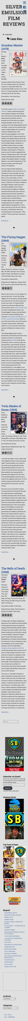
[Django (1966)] (8, 875)
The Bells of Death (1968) (13, 570)
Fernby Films (8, 919)
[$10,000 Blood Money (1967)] (20, 886)
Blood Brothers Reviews (12, 915)
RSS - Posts (8, 1015)
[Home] (3, 34)
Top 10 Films (8, 964)
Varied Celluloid (10, 966)
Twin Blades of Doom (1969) (11, 407)
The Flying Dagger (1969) (13, 238)
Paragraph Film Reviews (13, 944)
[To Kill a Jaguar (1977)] (8, 886)
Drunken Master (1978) (12, 47)
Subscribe (8, 788)
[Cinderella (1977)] (20, 863)
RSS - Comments (9, 1017)
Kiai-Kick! (7, 942)
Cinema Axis (8, 917)
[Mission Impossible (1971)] (8, 863)
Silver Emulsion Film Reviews (14, 15)
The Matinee (8, 962)
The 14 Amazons (9, 951)
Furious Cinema (9, 930)
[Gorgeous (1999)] (20, 875)
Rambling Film (9, 947)
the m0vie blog (9, 960)
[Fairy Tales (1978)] (8, 851)
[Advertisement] (14, 981)
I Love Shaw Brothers (11, 936)
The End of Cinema (10, 953)
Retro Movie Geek (10, 949)
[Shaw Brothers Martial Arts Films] (20, 851)
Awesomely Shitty (10, 913)
